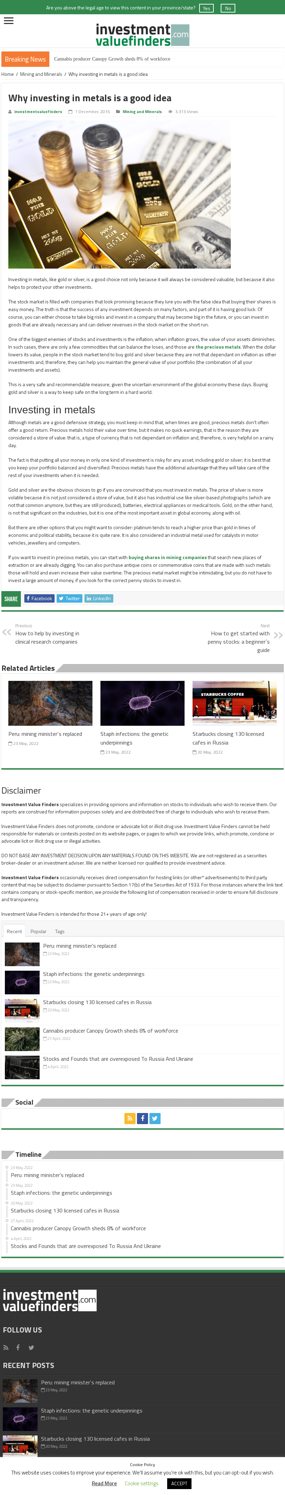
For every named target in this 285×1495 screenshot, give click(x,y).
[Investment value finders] (142, 33)
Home (7, 74)
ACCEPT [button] (179, 1483)
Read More (104, 1483)
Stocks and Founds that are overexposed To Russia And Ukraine (118, 1059)
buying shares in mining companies (168, 557)
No (228, 8)
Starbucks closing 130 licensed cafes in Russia (97, 1002)
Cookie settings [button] (141, 1483)
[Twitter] (155, 1118)
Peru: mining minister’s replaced (45, 733)
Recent (14, 931)
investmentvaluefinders (38, 112)
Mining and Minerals (41, 74)
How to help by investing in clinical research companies (47, 634)
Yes (206, 8)
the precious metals (218, 346)
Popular (39, 931)
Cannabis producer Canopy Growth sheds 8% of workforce (112, 59)
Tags (60, 931)
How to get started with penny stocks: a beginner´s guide (239, 638)
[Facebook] (142, 1118)
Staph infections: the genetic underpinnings (94, 974)
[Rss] (130, 1118)
